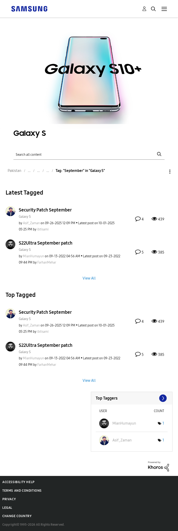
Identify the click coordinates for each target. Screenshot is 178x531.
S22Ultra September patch (45, 243)
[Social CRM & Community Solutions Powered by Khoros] (158, 466)
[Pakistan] (29, 8)
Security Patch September (45, 210)
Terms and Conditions (22, 491)
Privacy (9, 499)
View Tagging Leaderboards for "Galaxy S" (131, 398)
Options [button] (162, 171)
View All (89, 278)
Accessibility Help (18, 482)
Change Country (17, 516)
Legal (7, 508)
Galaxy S (25, 217)
